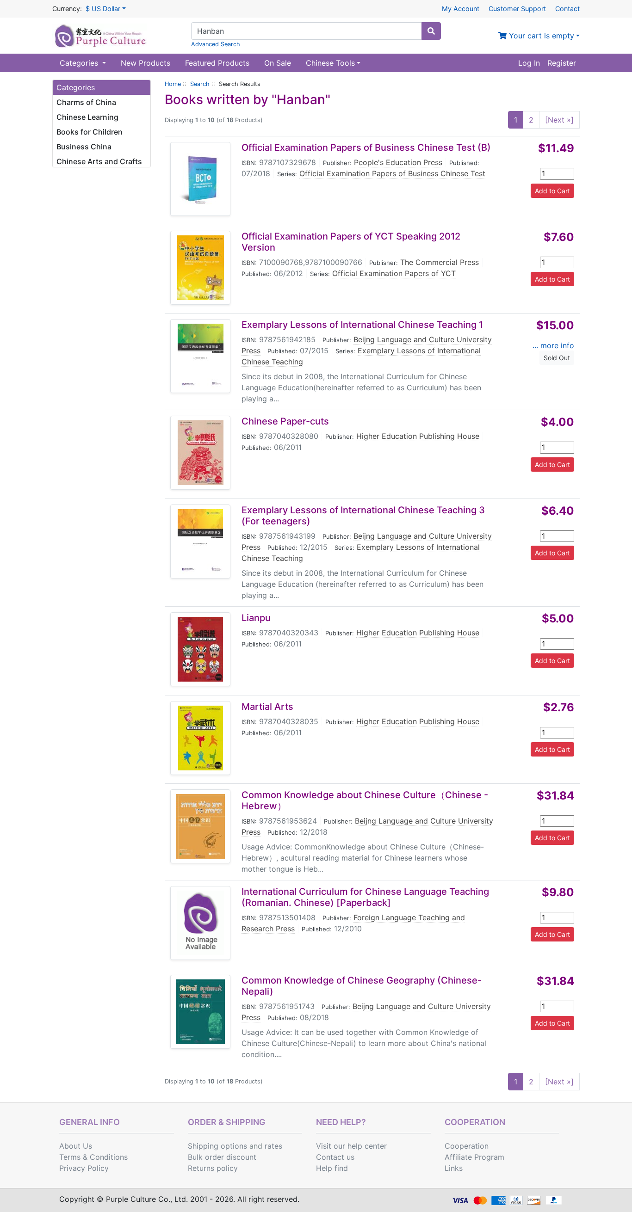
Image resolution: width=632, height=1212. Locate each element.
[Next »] (559, 119)
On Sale (277, 63)
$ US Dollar (103, 8)
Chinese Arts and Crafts (99, 161)
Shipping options (217, 1145)
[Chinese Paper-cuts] (200, 452)
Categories (80, 63)
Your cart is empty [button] (540, 35)
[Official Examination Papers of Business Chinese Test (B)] (200, 179)
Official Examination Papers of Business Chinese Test (392, 173)
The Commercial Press (439, 262)
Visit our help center (351, 1145)
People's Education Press (398, 162)
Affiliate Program (474, 1157)
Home (173, 83)
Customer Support (517, 8)
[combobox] (306, 31)
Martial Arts (267, 706)
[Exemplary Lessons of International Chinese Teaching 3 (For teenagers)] (200, 541)
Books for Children (89, 131)
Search (200, 83)
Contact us (335, 1157)
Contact (567, 8)
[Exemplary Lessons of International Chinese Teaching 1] (200, 356)
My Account (460, 8)
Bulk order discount (222, 1157)
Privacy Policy (84, 1168)
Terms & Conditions (93, 1157)
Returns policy (213, 1168)
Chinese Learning (87, 117)
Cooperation (467, 1145)
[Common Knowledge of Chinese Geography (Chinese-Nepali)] (200, 1011)
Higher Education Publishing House (417, 436)
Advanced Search (215, 44)
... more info (553, 345)
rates (273, 1145)
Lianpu (256, 617)
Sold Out (557, 358)
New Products (145, 63)
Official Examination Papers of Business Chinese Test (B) (366, 147)
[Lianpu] (200, 649)
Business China (84, 146)
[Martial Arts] (200, 738)
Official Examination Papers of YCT (394, 273)
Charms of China (86, 102)
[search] (431, 31)
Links (454, 1168)
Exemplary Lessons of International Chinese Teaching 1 (362, 324)
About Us (75, 1145)
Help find (332, 1168)
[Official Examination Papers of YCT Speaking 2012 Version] (200, 267)
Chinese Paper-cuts (285, 421)
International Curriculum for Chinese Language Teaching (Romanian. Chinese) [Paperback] (365, 897)
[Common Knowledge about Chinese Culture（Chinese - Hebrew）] (200, 826)
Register (561, 63)
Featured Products (217, 63)
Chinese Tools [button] (330, 63)
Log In (529, 63)
